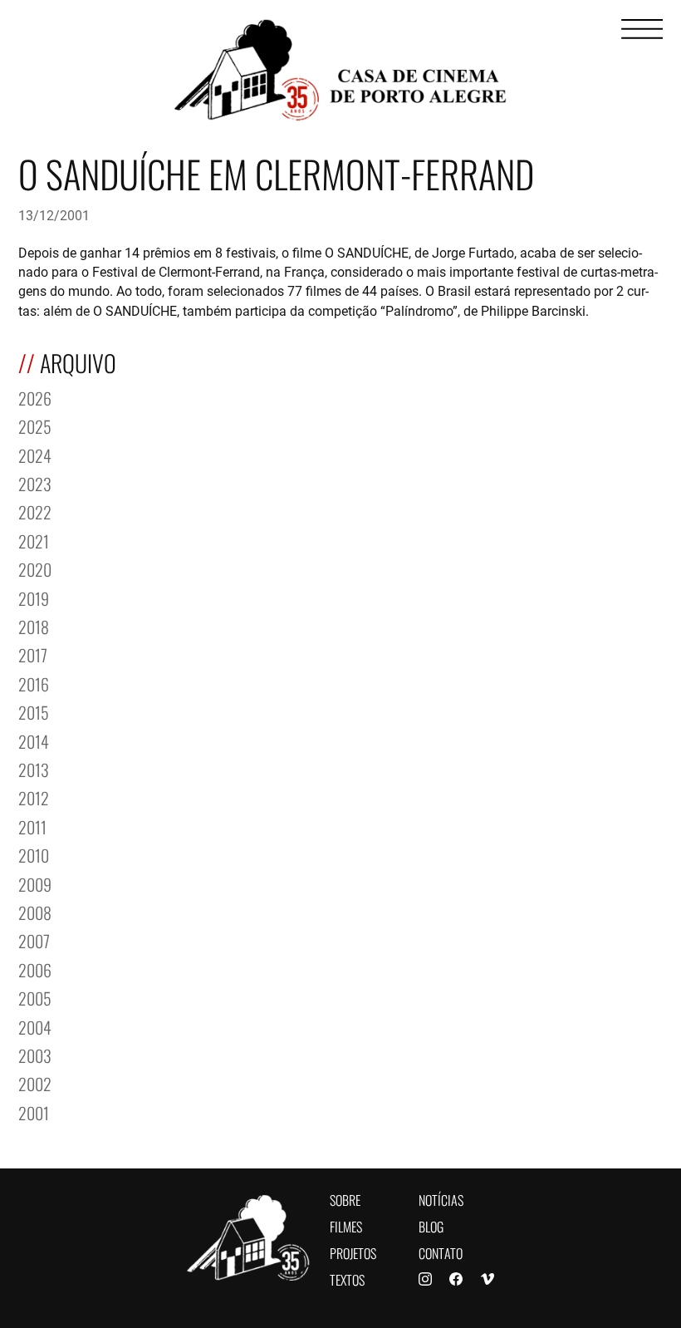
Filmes (346, 1225)
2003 (34, 1054)
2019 (33, 597)
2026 (34, 397)
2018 (33, 625)
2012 (33, 796)
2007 (34, 939)
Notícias (441, 1198)
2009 (34, 883)
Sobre (345, 1198)
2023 (34, 482)
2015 (33, 711)
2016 (33, 683)
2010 (33, 854)
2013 (33, 768)
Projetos (353, 1252)
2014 (33, 740)
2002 (34, 1082)
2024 (34, 454)
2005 (34, 997)
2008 (34, 911)
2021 (33, 540)
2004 (34, 1026)
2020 (34, 568)
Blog (431, 1225)
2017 (32, 653)
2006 (34, 968)
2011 (32, 826)
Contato (441, 1252)
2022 (34, 511)
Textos (347, 1278)
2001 (33, 1111)
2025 (34, 425)
